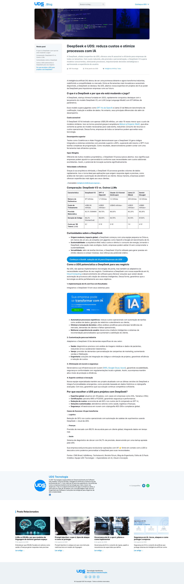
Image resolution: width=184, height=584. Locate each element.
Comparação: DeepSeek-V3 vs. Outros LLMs (46, 56)
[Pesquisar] (103, 4)
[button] (143, 485)
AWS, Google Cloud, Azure (114, 368)
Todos (119, 68)
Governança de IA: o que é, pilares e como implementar (109, 538)
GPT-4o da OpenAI (104, 108)
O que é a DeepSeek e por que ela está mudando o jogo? (47, 51)
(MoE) (129, 124)
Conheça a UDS (141, 4)
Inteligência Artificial (111, 68)
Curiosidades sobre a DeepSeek (46, 60)
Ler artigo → (20, 550)
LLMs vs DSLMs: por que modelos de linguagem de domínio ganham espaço (31, 538)
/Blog (49, 4)
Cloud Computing (74, 274)
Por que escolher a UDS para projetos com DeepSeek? (45, 68)
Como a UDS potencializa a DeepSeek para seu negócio (45, 63)
